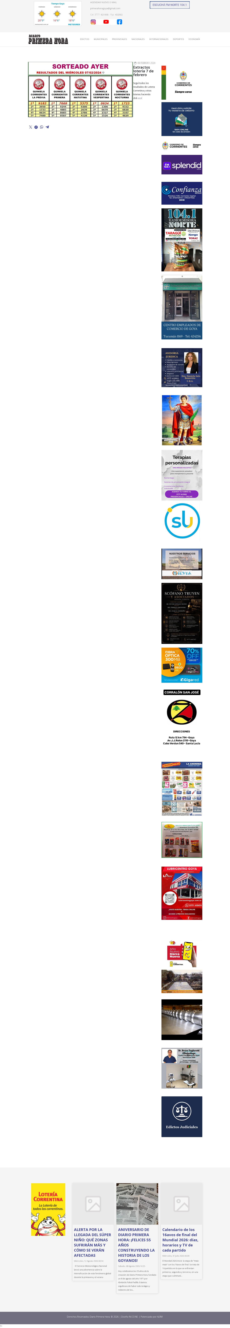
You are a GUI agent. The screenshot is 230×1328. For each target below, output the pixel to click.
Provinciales (119, 39)
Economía (194, 39)
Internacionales (158, 39)
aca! (140, 98)
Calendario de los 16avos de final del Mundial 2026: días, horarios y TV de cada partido (180, 1240)
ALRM (160, 1316)
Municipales (100, 39)
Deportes (178, 39)
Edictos (84, 39)
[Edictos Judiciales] (181, 1116)
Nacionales (138, 39)
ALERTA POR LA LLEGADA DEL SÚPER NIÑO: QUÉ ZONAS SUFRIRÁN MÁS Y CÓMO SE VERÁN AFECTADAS (92, 1242)
